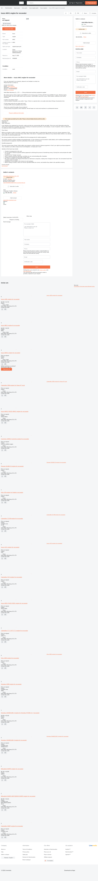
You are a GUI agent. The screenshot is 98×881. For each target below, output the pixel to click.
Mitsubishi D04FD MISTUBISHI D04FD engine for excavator (18, 796)
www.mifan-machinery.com (9, 200)
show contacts (11, 86)
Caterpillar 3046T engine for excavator (12, 826)
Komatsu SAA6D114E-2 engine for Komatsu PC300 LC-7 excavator (20, 713)
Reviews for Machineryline (29, 857)
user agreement (27, 271)
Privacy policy (26, 851)
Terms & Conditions (27, 849)
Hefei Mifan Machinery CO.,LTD (11, 176)
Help (2, 851)
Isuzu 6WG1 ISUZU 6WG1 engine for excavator (14, 411)
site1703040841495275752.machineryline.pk (14, 182)
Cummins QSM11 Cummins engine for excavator (15, 439)
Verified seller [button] (9, 177)
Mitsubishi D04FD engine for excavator (12, 769)
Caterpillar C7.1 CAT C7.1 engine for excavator (14, 630)
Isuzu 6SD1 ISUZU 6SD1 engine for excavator (14, 603)
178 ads (10, 179)
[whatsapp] (4, 195)
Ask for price (7, 23)
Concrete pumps (84, 286)
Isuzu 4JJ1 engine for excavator (10, 547)
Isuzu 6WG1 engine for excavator (10, 353)
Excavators (77, 286)
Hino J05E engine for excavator (10, 658)
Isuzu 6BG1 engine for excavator (10, 325)
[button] (66, 13)
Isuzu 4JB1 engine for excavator (10, 299)
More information (80, 46)
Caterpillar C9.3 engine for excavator (11, 577)
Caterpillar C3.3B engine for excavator (12, 518)
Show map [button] (29, 216)
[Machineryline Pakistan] (9, 2)
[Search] (28, 3)
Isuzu (13, 33)
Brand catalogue (27, 859)
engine (14, 36)
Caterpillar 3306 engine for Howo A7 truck (13, 385)
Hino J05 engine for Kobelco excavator (12, 492)
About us (3, 849)
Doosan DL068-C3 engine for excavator (12, 466)
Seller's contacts (5, 854)
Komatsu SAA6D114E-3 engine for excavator (14, 740)
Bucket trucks (91, 286)
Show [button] (14, 192)
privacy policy (43, 270)
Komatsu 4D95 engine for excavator (11, 684)
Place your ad (6, 369)
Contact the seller (9, 28)
